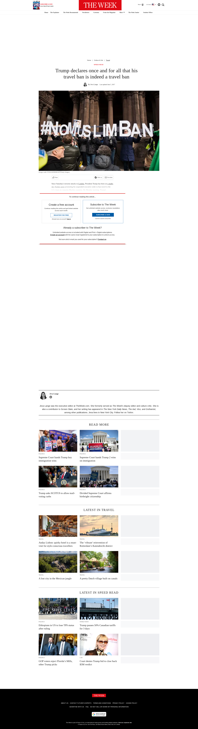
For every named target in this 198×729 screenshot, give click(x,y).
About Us (64, 703)
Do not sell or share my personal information (109, 707)
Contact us (102, 239)
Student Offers (148, 12)
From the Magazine (109, 12)
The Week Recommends (70, 12)
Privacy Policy (118, 703)
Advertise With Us (76, 707)
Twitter (130, 412)
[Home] (46, 12)
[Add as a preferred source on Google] (99, 714)
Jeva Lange (94, 84)
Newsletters (85, 12)
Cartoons (96, 12)
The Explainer (54, 12)
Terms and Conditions (102, 703)
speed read (99, 64)
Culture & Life (98, 60)
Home (89, 60)
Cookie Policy (131, 703)
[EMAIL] (51, 397)
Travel (108, 60)
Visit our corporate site (125, 722)
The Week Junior (133, 12)
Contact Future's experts (80, 703)
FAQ (87, 707)
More (121, 12)
